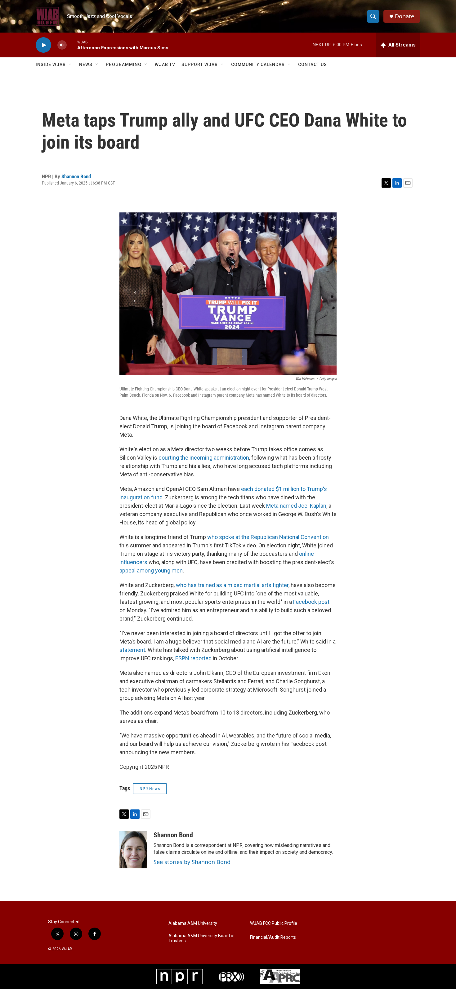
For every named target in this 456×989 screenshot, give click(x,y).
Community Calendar (258, 64)
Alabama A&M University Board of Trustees (201, 938)
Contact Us (312, 64)
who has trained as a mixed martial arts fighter (232, 585)
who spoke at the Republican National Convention (268, 537)
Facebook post (311, 602)
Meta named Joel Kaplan (296, 505)
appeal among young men (151, 570)
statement (132, 650)
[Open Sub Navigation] (70, 64)
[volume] (62, 45)
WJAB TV (165, 64)
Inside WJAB (51, 64)
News (85, 64)
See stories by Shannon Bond (192, 862)
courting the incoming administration (204, 457)
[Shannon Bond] (133, 849)
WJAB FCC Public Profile (273, 923)
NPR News (150, 788)
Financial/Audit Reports (273, 937)
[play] (43, 45)
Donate (404, 16)
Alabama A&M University (192, 923)
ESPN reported (193, 658)
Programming (123, 64)
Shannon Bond (76, 176)
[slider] (72, 45)
